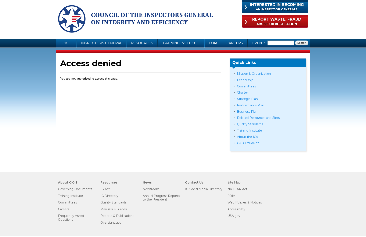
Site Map (234, 182)
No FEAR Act (237, 189)
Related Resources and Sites (258, 118)
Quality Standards (250, 124)
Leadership (245, 80)
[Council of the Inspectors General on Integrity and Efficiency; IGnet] (135, 19)
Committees (246, 86)
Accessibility (236, 209)
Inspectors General (101, 43)
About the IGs (247, 137)
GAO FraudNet (248, 143)
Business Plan (247, 112)
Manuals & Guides (113, 209)
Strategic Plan (247, 99)
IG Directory (109, 196)
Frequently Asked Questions (71, 218)
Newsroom (151, 189)
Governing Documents (75, 189)
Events (259, 43)
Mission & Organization (254, 74)
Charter (242, 92)
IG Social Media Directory (203, 189)
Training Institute (181, 43)
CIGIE (67, 43)
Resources (142, 43)
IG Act (105, 189)
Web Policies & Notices (244, 202)
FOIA (213, 43)
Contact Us (194, 182)
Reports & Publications (117, 216)
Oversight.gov (110, 222)
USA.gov (233, 216)
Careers (234, 43)
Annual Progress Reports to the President (161, 198)
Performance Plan (250, 105)
